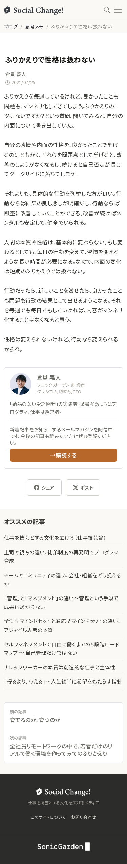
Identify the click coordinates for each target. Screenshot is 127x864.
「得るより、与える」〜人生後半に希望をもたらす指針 (63, 681)
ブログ (11, 26)
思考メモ (34, 26)
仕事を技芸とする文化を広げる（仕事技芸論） (55, 537)
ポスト (86, 487)
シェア (47, 487)
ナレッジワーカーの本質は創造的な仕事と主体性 (59, 667)
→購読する (63, 455)
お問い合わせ (83, 817)
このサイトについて (48, 817)
